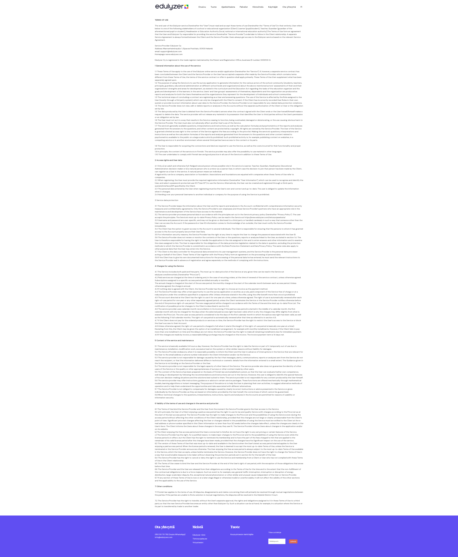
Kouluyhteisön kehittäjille (241, 534)
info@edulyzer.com (163, 537)
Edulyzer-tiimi (199, 535)
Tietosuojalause (200, 538)
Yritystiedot (198, 542)
